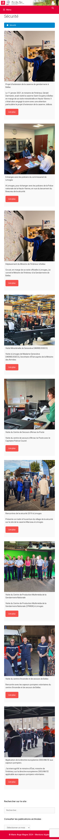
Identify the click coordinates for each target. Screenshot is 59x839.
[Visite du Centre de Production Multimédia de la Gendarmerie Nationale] (29, 566)
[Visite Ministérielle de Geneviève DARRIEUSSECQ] (29, 320)
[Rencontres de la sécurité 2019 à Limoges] (29, 485)
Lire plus (12, 112)
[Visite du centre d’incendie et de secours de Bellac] (29, 650)
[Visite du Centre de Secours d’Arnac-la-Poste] (29, 404)
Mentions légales (42, 834)
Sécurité (13, 25)
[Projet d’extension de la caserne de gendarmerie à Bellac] (29, 56)
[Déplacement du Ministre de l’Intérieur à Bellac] (29, 236)
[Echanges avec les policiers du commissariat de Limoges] (29, 149)
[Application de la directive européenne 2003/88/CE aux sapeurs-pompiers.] (29, 731)
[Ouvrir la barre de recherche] (53, 8)
